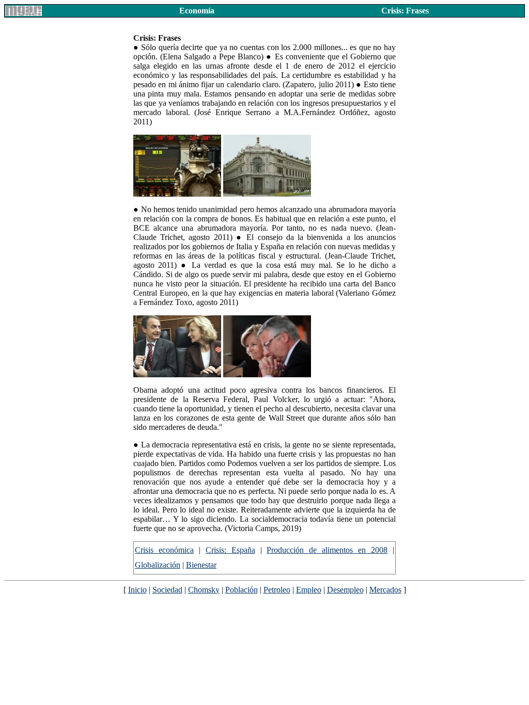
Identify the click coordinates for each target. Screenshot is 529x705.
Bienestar (201, 564)
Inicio (137, 589)
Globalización (157, 564)
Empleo (308, 589)
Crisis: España (230, 550)
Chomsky (204, 589)
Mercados (385, 589)
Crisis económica (164, 550)
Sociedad (167, 589)
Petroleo (276, 589)
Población (241, 589)
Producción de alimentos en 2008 (327, 550)
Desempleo (345, 589)
